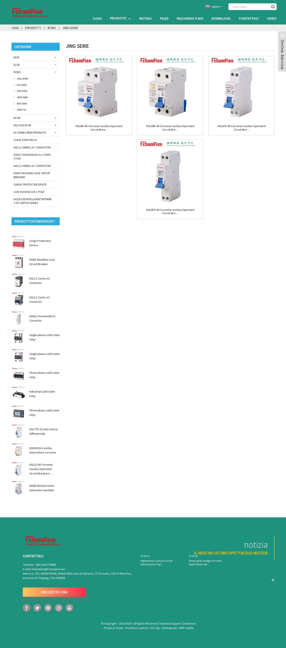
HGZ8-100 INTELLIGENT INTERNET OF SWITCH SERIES (33, 201)
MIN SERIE (22, 103)
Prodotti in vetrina (137, 628)
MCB (16, 57)
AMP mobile (186, 628)
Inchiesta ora (54, 592)
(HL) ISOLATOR (22, 125)
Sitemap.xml (170, 628)
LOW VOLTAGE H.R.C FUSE (29, 192)
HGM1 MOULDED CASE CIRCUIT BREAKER (32, 175)
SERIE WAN (22, 97)
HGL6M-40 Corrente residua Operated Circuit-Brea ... (98, 127)
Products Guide (114, 628)
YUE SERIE (22, 84)
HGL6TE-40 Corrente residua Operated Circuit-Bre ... (241, 127)
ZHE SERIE (22, 91)
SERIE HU (21, 109)
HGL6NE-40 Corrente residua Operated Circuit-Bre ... (170, 127)
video (272, 18)
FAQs (164, 18)
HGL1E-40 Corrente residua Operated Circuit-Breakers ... (41, 469)
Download (221, 18)
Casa (97, 18)
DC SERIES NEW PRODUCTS (30, 132)
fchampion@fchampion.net (48, 569)
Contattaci (249, 18)
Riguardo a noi (190, 18)
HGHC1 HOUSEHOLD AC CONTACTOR (32, 156)
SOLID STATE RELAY (25, 140)
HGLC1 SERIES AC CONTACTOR (32, 147)
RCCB (17, 118)
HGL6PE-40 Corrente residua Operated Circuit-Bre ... (170, 211)
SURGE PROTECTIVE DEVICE (30, 184)
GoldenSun (189, 623)
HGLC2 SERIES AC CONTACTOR (32, 166)
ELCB (17, 65)
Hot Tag (155, 628)
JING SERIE (70, 28)
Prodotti (118, 18)
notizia (145, 18)
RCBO (52, 28)
